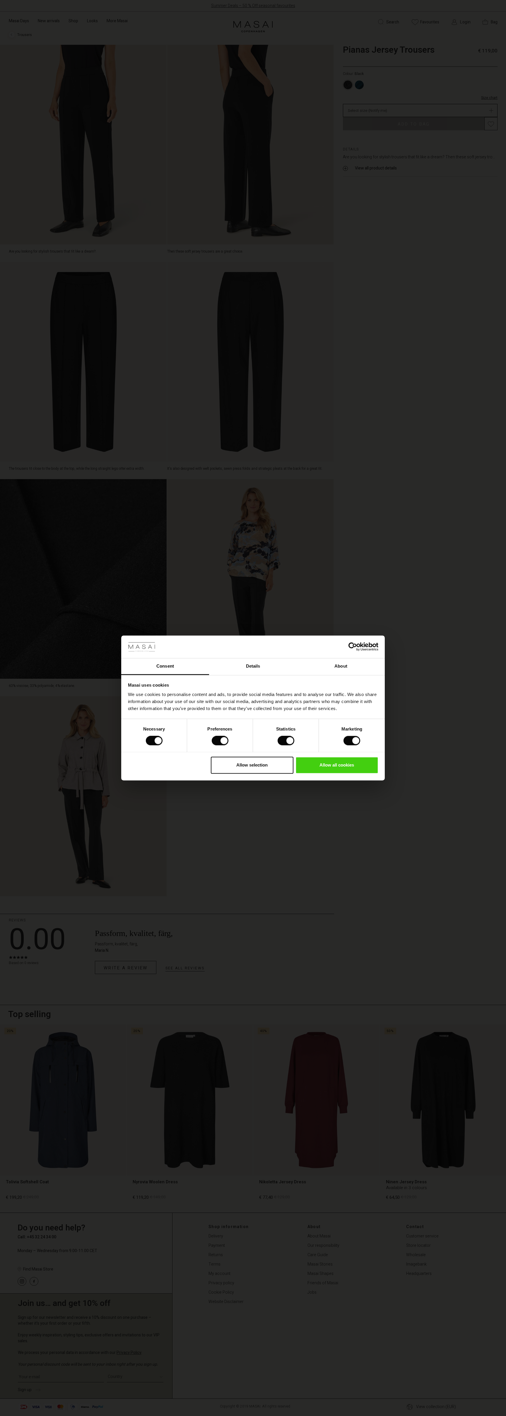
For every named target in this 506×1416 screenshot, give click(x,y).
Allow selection (252, 764)
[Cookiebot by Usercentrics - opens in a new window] (352, 646)
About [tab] (340, 666)
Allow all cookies (336, 764)
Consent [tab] (165, 666)
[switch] (220, 740)
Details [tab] (253, 666)
